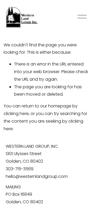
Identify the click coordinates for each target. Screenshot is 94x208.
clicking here (16, 114)
